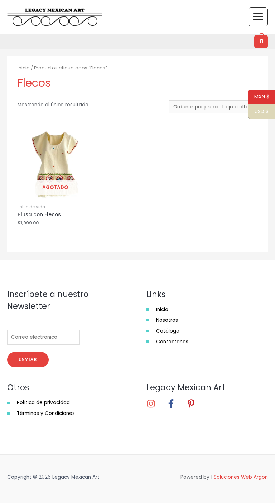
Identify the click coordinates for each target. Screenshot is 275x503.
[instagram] (155, 403)
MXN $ (258, 97)
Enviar (28, 359)
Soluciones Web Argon (241, 477)
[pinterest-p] (193, 403)
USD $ (258, 112)
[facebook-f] (176, 403)
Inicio (24, 68)
